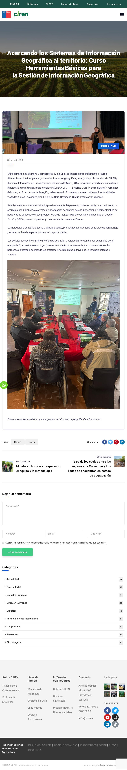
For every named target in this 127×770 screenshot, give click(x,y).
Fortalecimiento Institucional (64, 618)
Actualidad (64, 579)
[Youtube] (107, 717)
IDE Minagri (32, 4)
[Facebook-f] (107, 710)
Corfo (32, 442)
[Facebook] (104, 442)
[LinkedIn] (122, 442)
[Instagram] (115, 717)
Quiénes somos (11, 690)
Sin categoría (64, 642)
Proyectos (64, 634)
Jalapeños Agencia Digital (112, 765)
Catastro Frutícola (64, 595)
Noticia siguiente (103, 457)
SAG (75, 745)
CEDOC (49, 4)
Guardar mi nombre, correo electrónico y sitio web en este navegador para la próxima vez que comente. (55, 542)
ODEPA (67, 745)
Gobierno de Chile (37, 700)
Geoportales (93, 4)
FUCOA (112, 745)
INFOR (31, 749)
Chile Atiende (35, 707)
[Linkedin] (107, 724)
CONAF (103, 745)
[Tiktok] (115, 724)
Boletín (17, 442)
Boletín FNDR (108, 146)
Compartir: (93, 442)
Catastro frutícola (69, 4)
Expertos (64, 610)
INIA (30, 745)
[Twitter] (110, 442)
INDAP (57, 745)
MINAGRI (14, 4)
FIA (39, 749)
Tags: (5, 442)
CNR (37, 745)
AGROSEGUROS (88, 745)
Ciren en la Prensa (64, 603)
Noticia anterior (23, 461)
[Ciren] (15, 14)
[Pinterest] (116, 442)
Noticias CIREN (61, 689)
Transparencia (114, 4)
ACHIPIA (46, 745)
